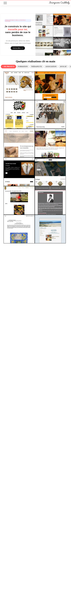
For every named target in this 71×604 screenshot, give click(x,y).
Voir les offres (17, 48)
